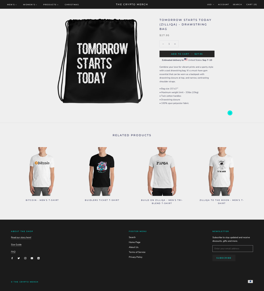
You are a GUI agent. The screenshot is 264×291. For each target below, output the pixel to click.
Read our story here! (21, 237)
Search (237, 4)
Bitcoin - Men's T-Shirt (42, 200)
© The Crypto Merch (24, 282)
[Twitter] (19, 258)
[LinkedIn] (38, 258)
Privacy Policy (135, 257)
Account (223, 4)
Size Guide (16, 244)
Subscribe (223, 258)
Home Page (134, 242)
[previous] (9, 175)
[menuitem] (12, 4)
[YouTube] (32, 258)
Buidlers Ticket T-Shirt (102, 200)
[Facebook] (12, 258)
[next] (255, 175)
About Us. (134, 247)
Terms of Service (137, 252)
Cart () (251, 4)
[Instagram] (25, 258)
